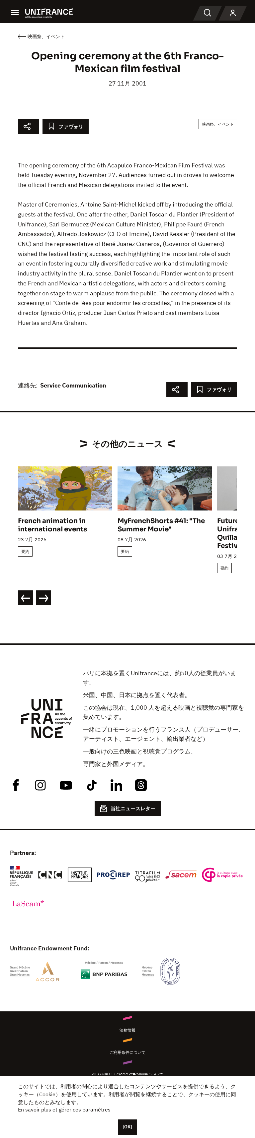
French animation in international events (52, 525)
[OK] (127, 1127)
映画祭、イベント (218, 124)
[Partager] (28, 126)
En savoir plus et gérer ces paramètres (64, 1109)
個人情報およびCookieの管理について (127, 1074)
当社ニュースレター (133, 808)
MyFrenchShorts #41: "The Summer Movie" (161, 525)
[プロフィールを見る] (233, 13)
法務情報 (127, 1030)
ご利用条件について (127, 1052)
